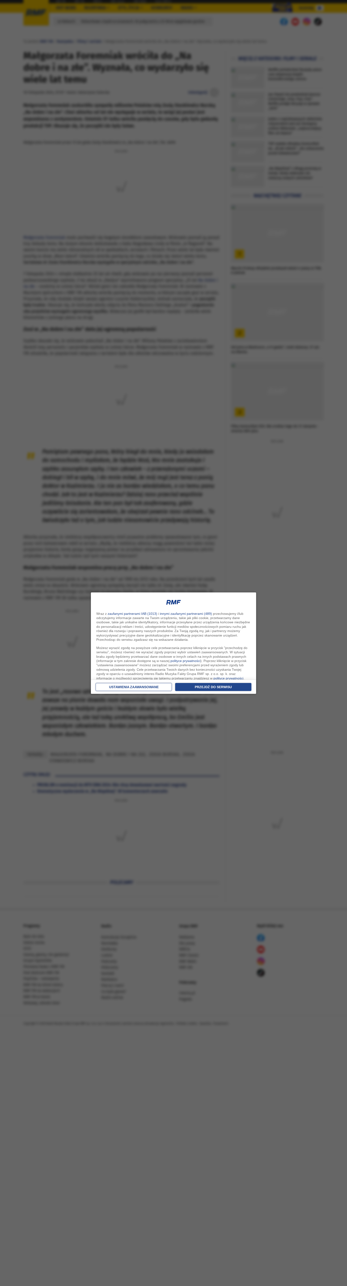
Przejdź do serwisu (213, 687)
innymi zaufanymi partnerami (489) (186, 614)
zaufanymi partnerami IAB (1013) (132, 614)
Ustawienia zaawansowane (134, 687)
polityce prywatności (185, 661)
